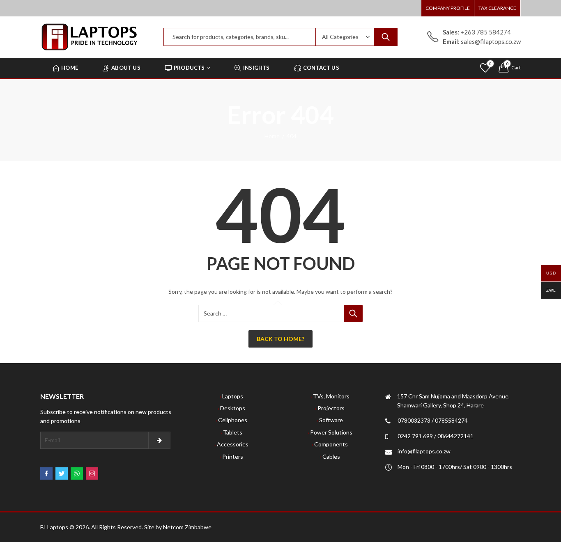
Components (331, 444)
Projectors (331, 408)
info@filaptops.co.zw (424, 451)
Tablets (232, 432)
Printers (232, 456)
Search (386, 37)
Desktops (232, 408)
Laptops (232, 396)
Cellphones (232, 419)
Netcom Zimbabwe (187, 527)
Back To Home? (280, 338)
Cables (331, 456)
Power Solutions (331, 432)
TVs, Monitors (331, 396)
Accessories (232, 444)
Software (331, 419)
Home (272, 136)
